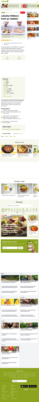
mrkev (5, 82)
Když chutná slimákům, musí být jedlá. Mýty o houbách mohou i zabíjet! (9, 353)
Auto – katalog (20, 374)
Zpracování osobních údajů (14, 392)
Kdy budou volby (7, 374)
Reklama (3, 388)
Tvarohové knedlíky (13, 377)
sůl (4, 94)
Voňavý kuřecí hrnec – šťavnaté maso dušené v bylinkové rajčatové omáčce (8, 155)
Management (13, 385)
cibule (5, 86)
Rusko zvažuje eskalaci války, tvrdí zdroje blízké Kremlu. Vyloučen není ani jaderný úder (9, 292)
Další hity (35, 12)
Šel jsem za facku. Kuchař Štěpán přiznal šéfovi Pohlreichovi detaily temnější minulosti (28, 287)
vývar (5, 93)
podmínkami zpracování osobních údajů (17, 250)
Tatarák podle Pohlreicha (12, 375)
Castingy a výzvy (13, 388)
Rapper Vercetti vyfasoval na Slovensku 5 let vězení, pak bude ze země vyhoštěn (28, 334)
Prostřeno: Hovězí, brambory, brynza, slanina (23, 196)
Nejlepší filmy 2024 (11, 372)
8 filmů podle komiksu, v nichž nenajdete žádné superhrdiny (9, 334)
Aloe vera (18, 375)
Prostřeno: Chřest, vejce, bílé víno (8, 195)
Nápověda (12, 394)
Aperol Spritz (29, 31)
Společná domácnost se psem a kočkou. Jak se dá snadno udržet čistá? (10, 358)
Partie (32, 372)
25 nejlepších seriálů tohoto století (7, 328)
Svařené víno (5, 375)
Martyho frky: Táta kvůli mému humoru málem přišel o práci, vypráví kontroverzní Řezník (28, 329)
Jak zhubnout (5, 372)
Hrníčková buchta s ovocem (32, 25)
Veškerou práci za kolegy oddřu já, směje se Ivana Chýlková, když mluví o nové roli (28, 282)
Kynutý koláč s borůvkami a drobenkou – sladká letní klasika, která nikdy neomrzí (28, 306)
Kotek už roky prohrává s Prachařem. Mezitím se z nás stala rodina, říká (28, 292)
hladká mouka (6, 88)
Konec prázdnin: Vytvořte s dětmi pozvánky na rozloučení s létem (9, 363)
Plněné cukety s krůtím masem (31, 19)
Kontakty (12, 390)
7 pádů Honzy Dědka (27, 374)
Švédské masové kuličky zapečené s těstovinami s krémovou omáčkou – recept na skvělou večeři (11, 229)
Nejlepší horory (17, 372)
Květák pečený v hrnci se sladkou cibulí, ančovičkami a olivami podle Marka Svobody (23, 155)
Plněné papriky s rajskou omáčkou (31, 38)
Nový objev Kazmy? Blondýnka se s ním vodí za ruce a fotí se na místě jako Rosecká (28, 339)
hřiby (5, 90)
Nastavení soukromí (14, 398)
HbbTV (3, 390)
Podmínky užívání (4, 391)
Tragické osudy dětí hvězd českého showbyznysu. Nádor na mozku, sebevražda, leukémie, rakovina (10, 287)
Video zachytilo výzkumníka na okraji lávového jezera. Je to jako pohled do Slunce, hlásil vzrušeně (10, 316)
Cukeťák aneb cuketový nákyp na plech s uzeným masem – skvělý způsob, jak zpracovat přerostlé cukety (13, 6)
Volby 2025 (33, 374)
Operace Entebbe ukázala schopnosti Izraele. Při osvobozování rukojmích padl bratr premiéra (9, 311)
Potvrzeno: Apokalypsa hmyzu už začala (8, 305)
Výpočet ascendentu (33, 375)
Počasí (35, 372)
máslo (5, 80)
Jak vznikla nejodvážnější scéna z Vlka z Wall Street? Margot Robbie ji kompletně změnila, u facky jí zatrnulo (10, 339)
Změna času (28, 372)
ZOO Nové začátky (14, 374)
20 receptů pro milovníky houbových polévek (12, 100)
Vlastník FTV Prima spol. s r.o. (5, 396)
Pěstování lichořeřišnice (24, 375)
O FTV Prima (4, 385)
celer (4, 83)
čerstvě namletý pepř (8, 96)
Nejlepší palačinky (20, 377)
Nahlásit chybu (4, 398)
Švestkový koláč (26, 377)
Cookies (3, 394)
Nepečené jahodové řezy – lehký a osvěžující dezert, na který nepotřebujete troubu (33, 5)
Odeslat (20, 247)
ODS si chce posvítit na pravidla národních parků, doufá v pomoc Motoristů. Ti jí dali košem (9, 282)
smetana (5, 91)
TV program (23, 372)
